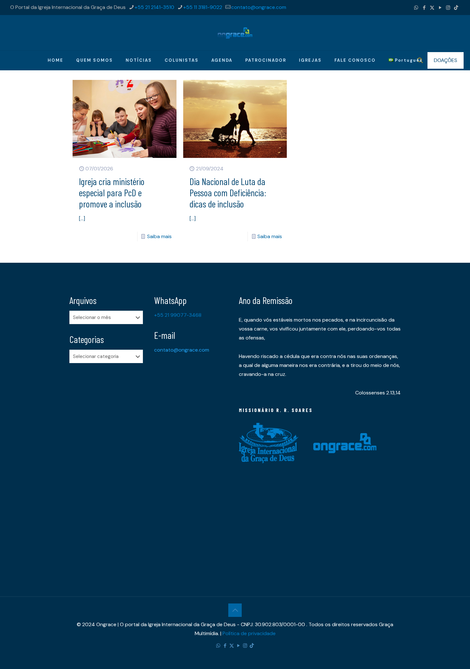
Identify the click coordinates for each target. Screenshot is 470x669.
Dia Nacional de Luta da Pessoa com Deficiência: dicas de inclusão (228, 192)
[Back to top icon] (235, 610)
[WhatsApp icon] (416, 7)
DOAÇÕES (445, 60)
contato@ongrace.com (258, 7)
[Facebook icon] (424, 7)
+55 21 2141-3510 (154, 7)
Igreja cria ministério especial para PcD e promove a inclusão (112, 192)
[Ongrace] (235, 33)
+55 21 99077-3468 (177, 315)
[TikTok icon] (456, 7)
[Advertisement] (107, 468)
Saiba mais (159, 236)
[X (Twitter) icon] (432, 7)
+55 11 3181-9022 (202, 7)
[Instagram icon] (448, 7)
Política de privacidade (249, 633)
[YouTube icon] (440, 7)
